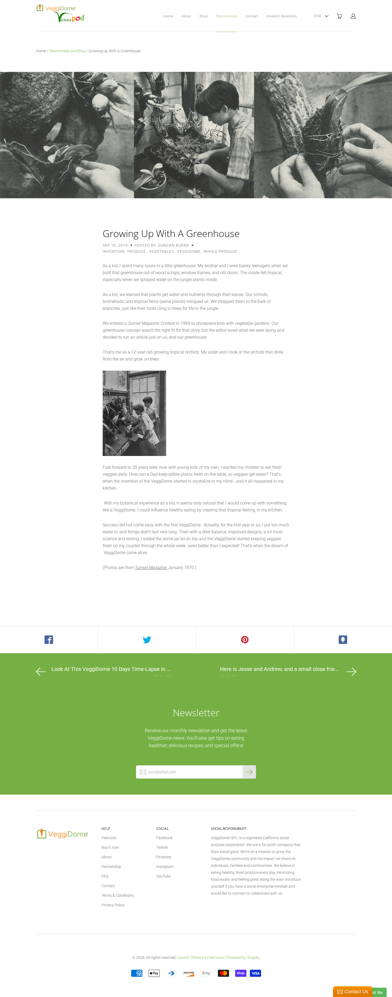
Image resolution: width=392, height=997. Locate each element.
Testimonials (226, 16)
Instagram (165, 866)
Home (168, 16)
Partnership (111, 866)
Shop (203, 16)
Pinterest (163, 857)
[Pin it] (245, 639)
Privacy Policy (113, 905)
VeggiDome (189, 251)
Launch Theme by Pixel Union (201, 957)
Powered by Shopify (243, 957)
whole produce (220, 251)
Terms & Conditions (118, 895)
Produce (136, 251)
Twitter (162, 847)
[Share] (49, 639)
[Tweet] (147, 639)
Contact (251, 16)
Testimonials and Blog (67, 51)
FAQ (105, 876)
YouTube (163, 876)
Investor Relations (281, 16)
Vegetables (161, 251)
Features (109, 838)
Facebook (164, 838)
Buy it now (110, 847)
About (186, 16)
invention (113, 251)
